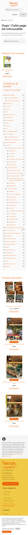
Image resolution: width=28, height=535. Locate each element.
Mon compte (6, 492)
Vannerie (7, 266)
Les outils (7, 145)
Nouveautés (8, 236)
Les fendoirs (12, 151)
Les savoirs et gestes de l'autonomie (14, 227)
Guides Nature (9, 117)
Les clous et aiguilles (10, 142)
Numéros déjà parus (10, 238)
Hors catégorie (9, 120)
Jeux (6, 128)
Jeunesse (7, 125)
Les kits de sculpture (14, 176)
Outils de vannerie (12, 188)
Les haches (12, 153)
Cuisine (7, 109)
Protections (12, 183)
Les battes (11, 191)
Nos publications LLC (12, 137)
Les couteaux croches (14, 170)
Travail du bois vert (10, 263)
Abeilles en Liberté (8, 500)
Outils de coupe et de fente (14, 148)
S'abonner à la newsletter (10, 484)
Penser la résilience (10, 244)
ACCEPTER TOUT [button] (6, 531)
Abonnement (8, 103)
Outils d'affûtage (13, 219)
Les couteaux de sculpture (16, 173)
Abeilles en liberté (10, 95)
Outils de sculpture (12, 167)
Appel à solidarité (9, 505)
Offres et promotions (10, 241)
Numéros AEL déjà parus (13, 100)
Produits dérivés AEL (10, 255)
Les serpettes (12, 162)
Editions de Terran (10, 114)
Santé (6, 261)
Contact (5, 513)
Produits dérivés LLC (10, 258)
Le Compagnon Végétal (11, 131)
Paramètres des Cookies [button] (8, 528)
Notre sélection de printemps (13, 233)
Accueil (5, 20)
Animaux (7, 106)
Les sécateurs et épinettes (15, 159)
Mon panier (14, 14)
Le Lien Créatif (9, 134)
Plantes (7, 247)
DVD (6, 112)
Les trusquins (12, 164)
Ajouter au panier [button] (7, 76)
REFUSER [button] (18, 528)
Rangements (12, 186)
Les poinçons (12, 205)
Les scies (11, 156)
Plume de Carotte (9, 250)
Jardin (7, 123)
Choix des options (14, 311)
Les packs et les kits (14, 202)
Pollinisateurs (8, 252)
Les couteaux (12, 197)
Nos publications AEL (12, 98)
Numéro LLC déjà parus (13, 139)
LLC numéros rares (10, 230)
